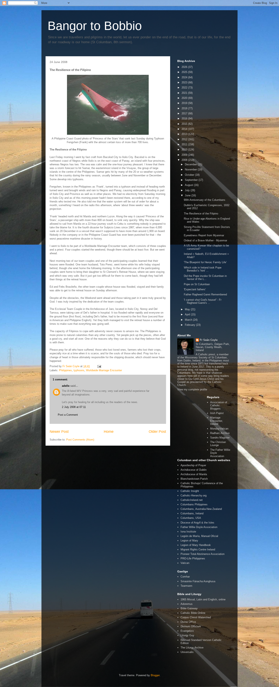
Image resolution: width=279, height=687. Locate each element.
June (188, 195)
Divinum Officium (191, 626)
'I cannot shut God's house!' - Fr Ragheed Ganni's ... (202, 301)
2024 (185, 77)
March (189, 319)
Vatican (185, 562)
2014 (185, 128)
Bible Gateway (189, 608)
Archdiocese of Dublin (193, 469)
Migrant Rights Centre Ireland (198, 549)
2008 (185, 159)
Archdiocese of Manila (194, 474)
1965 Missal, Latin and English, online (203, 599)
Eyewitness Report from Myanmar (204, 235)
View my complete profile (192, 389)
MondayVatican (219, 428)
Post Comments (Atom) (80, 439)
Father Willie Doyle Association (199, 527)
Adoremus (187, 603)
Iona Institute (188, 531)
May (188, 309)
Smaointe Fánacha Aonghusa (198, 581)
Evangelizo (187, 630)
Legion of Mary (189, 540)
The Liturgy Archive (192, 647)
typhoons (79, 370)
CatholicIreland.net (192, 499)
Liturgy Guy (187, 635)
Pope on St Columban (197, 284)
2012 (185, 139)
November (191, 169)
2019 (185, 103)
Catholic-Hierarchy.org (193, 495)
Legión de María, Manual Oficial (199, 536)
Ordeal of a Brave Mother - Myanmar (205, 240)
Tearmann (186, 585)
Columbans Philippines (194, 504)
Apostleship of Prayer (193, 465)
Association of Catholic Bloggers (218, 405)
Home (109, 432)
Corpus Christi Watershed (196, 617)
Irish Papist (217, 413)
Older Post (157, 432)
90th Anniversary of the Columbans (204, 199)
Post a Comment (68, 414)
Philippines (65, 370)
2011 (185, 144)
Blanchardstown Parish (194, 478)
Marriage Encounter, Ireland (216, 420)
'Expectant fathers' (195, 289)
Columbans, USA (191, 517)
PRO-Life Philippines (193, 558)
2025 (185, 72)
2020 (185, 97)
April (188, 314)
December (191, 164)
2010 (185, 149)
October (190, 174)
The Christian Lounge (218, 444)
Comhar (185, 576)
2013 (185, 134)
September (192, 179)
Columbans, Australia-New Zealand (201, 508)
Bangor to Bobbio (95, 26)
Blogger (155, 675)
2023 (185, 82)
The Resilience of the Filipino (201, 213)
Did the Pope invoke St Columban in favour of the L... (205, 277)
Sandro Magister (220, 437)
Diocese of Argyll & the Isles (197, 522)
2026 (185, 66)
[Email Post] (99, 366)
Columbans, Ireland (192, 513)
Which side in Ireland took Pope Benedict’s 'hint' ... (202, 269)
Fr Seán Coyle (209, 339)
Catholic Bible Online (193, 612)
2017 (185, 113)
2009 (185, 154)
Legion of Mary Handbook (196, 545)
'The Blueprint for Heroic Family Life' (205, 262)
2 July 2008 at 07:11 (74, 407)
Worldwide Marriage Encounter (104, 370)
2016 (185, 118)
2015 (185, 123)
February (190, 324)
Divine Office (188, 621)
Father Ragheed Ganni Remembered (205, 294)
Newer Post (59, 432)
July (188, 190)
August (189, 185)
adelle (65, 385)
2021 (185, 92)
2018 (185, 108)
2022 (185, 87)
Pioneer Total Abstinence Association (202, 554)
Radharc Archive (220, 433)
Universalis (187, 652)
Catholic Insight (190, 491)
